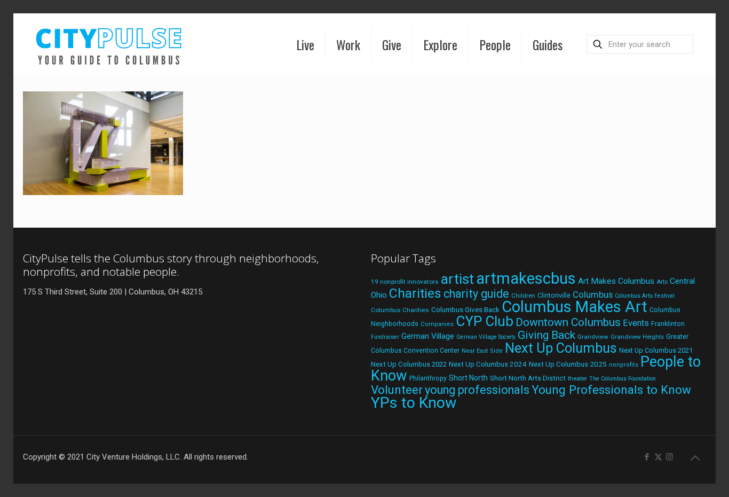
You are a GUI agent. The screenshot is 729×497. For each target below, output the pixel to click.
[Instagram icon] (669, 457)
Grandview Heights (637, 336)
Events (636, 323)
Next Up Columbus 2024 (488, 364)
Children (523, 295)
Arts (662, 281)
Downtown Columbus (568, 322)
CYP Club (484, 321)
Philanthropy (428, 378)
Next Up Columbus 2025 (568, 364)
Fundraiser (385, 336)
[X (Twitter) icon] (658, 457)
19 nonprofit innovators (405, 281)
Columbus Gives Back (465, 309)
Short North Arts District (528, 378)
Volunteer (397, 390)
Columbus (593, 295)
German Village (427, 336)
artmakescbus (526, 278)
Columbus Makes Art (574, 307)
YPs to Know (413, 402)
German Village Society (486, 336)
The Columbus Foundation (622, 378)
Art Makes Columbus (616, 281)
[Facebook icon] (647, 457)
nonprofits (623, 364)
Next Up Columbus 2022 (409, 364)
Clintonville (553, 295)
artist (457, 279)
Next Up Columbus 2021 (656, 350)
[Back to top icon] (695, 458)
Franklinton (668, 324)
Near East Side (482, 350)
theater (577, 378)
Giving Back (546, 335)
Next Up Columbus (561, 348)
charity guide (476, 293)
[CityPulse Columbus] (109, 44)
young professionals (477, 390)
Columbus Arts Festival (645, 295)
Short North (468, 378)
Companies (437, 324)
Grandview (592, 336)
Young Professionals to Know (611, 390)
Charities (415, 293)
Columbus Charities (400, 310)
